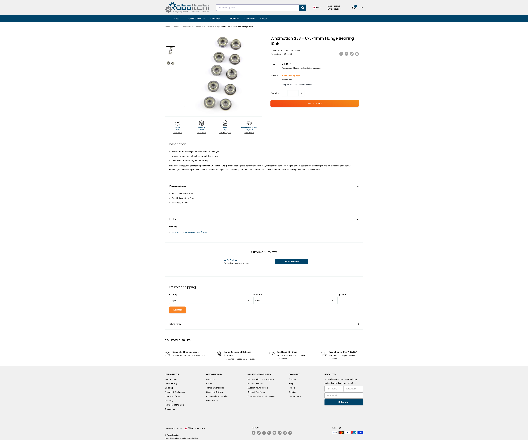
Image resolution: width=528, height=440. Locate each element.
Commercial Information (217, 396)
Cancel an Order (172, 396)
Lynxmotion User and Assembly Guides (189, 232)
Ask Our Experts (225, 133)
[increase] (301, 93)
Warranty (169, 400)
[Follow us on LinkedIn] (285, 433)
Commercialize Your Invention (261, 396)
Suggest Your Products (258, 388)
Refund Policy (175, 324)
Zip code (341, 294)
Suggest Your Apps (256, 392)
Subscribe (343, 402)
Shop (177, 18)
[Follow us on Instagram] (264, 433)
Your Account (171, 379)
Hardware (210, 27)
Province (257, 294)
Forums (292, 379)
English (199, 428)
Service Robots (195, 18)
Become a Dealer (255, 383)
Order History (171, 383)
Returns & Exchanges (175, 392)
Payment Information (174, 405)
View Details (177, 133)
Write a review (292, 261)
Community (249, 18)
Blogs (291, 383)
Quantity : (275, 93)
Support (263, 18)
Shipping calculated (301, 68)
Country (173, 294)
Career (209, 383)
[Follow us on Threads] (290, 433)
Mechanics (199, 27)
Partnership (234, 18)
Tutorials (292, 392)
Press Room (212, 400)
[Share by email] (357, 54)
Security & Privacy (214, 392)
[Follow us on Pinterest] (269, 433)
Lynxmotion (276, 51)
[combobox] (257, 7)
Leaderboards (295, 396)
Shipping (169, 388)
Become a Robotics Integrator (261, 379)
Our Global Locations (173, 428)
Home (167, 27)
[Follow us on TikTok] (280, 433)
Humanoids (215, 18)
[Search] (302, 8)
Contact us (170, 409)
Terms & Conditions (215, 388)
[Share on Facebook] (341, 54)
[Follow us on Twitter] (259, 433)
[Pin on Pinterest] (346, 54)
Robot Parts (186, 27)
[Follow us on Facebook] (253, 433)
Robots (176, 27)
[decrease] (285, 93)
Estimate (177, 310)
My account (334, 9)
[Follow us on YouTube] (274, 433)
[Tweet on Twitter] (352, 54)
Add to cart (315, 103)
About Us (210, 379)
